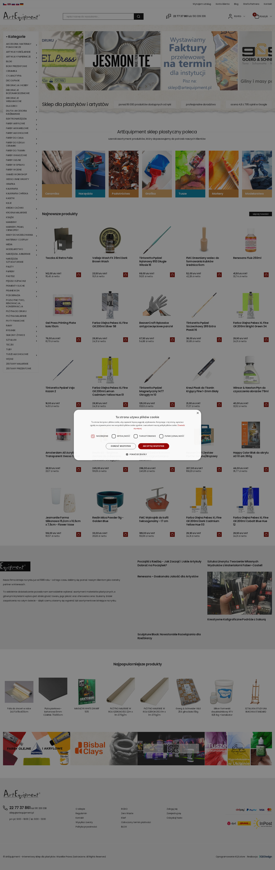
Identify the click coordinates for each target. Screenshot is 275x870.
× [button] (197, 413)
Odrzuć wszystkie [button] (121, 446)
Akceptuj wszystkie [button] (153, 446)
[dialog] (137, 435)
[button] (137, 454)
